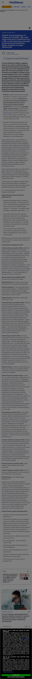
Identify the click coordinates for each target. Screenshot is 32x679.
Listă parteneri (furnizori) (8, 672)
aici (12, 648)
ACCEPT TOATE (16, 675)
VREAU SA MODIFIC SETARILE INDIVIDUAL (16, 676)
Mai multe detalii (25, 638)
